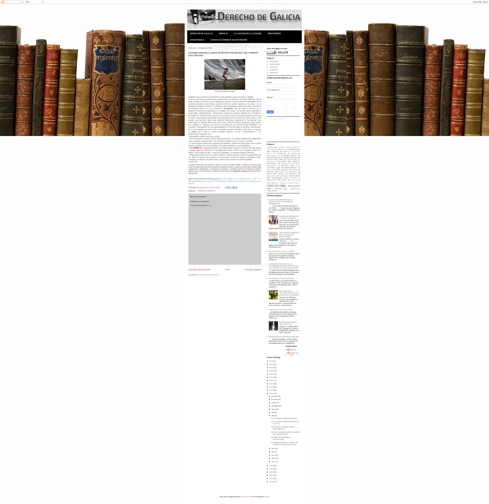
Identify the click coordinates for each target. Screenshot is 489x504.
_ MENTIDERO (274, 64)
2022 (271, 374)
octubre (274, 403)
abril (273, 452)
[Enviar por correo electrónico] (226, 187)
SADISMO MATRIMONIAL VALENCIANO (281, 438)
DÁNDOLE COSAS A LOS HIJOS (281, 310)
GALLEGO (290, 159)
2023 (271, 371)
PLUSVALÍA (293, 172)
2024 (271, 368)
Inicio (227, 269)
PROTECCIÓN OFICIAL (275, 174)
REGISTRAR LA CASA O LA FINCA (282, 251)
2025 (271, 364)
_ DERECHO (201, 191)
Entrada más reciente (199, 269)
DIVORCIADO (281, 153)
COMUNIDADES (293, 149)
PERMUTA (282, 172)
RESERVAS (270, 176)
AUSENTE (280, 147)
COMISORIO (280, 149)
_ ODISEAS (273, 67)
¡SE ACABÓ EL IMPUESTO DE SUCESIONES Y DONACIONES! (289, 235)
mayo (273, 448)
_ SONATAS (273, 70)
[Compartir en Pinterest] (236, 187)
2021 (271, 377)
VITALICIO (294, 180)
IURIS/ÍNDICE (197, 40)
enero (273, 461)
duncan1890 (245, 496)
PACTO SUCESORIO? (274, 170)
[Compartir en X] (231, 187)
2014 (271, 469)
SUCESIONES (294, 176)
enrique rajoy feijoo (294, 354)
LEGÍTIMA (271, 168)
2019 (271, 384)
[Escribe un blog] (229, 187)
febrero (274, 458)
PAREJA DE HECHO (291, 170)
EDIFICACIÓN (281, 157)
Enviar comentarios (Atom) (209, 275)
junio (273, 416)
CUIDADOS (275, 151)
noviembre (275, 399)
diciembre (274, 396)
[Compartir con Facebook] (233, 187)
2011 (271, 478)
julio (273, 412)
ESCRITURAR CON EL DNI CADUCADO (288, 323)
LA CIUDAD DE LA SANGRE (248, 33)
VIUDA (269, 183)
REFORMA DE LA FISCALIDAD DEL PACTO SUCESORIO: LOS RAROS (289, 293)
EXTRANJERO (293, 157)
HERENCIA (211, 191)
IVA (296, 165)
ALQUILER (270, 147)
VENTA (284, 180)
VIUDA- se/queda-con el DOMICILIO (285, 183)
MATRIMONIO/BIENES (288, 168)
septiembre (275, 406)
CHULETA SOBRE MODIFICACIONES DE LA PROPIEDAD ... (285, 433)
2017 (271, 390)
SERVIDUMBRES (281, 176)
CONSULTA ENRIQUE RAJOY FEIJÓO (228, 40)
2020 (271, 380)
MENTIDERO (274, 33)
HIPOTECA (285, 166)
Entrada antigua (253, 269)
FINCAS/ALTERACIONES (275, 159)
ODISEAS (223, 33)
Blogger (266, 496)
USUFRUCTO (272, 180)
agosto (273, 409)
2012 (271, 475)
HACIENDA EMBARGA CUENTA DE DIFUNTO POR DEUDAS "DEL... (284, 443)
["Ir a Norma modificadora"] (202, 179)
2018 (271, 387)
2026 (271, 361)
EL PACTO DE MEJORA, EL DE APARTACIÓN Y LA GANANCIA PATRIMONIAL (281, 202)
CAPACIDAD (270, 149)
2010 (271, 482)
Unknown (293, 350)
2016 (271, 393)
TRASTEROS (293, 178)
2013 (271, 472)
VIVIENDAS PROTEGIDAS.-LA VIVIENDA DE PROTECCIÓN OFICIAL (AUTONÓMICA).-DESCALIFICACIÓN (283, 266)
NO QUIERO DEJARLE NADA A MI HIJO (284, 337)
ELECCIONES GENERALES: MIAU (284, 418)
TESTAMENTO (277, 178)
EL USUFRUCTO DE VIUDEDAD (281, 278)
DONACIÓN (270, 157)
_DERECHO (273, 73)
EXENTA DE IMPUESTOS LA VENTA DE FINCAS (289, 217)
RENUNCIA (292, 174)
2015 (271, 466)
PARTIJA (270, 172)
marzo (273, 455)
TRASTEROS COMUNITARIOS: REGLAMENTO (283, 428)
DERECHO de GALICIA (201, 33)
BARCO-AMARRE (292, 147)
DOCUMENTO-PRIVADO (289, 155)
